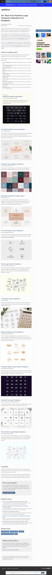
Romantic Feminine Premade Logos (12, 196)
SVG (16, 534)
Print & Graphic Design (27, 25)
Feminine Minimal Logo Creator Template (14, 367)
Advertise (9, 568)
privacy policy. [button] (37, 572)
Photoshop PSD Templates (7, 534)
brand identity (17, 46)
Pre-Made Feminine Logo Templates (13, 129)
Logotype (21, 531)
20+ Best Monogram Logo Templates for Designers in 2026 (15, 521)
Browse (8, 1)
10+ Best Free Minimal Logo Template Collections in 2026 (15, 501)
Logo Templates (13, 531)
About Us (4, 568)
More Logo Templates (9, 492)
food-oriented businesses (8, 237)
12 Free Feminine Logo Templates (12, 231)
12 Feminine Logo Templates (10, 299)
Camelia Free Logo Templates (11, 400)
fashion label (27, 42)
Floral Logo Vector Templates (11, 264)
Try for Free (41, 4)
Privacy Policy (15, 568)
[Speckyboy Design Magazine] (6, 10)
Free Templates (5, 531)
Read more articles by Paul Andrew (10, 550)
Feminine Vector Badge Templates (12, 164)
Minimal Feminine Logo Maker (12, 96)
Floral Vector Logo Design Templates (13, 432)
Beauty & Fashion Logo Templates (12, 332)
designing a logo (11, 42)
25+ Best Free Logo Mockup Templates (11, 511)
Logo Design (20, 25)
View (48, 30)
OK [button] (42, 572)
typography (22, 38)
